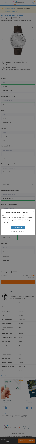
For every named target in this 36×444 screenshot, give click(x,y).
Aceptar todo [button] (18, 227)
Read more (5, 224)
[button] (18, 232)
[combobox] (33, 211)
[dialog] (18, 222)
